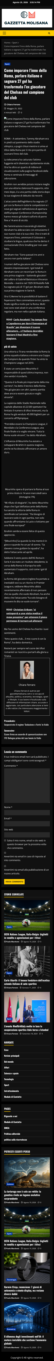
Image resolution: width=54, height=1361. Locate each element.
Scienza (10, 1184)
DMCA (6, 1128)
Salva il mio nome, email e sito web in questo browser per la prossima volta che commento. (26, 844)
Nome (8, 807)
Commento (11, 765)
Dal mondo (9, 1061)
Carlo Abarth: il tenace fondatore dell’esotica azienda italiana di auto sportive (27, 982)
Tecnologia (9, 1079)
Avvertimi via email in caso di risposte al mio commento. (25, 858)
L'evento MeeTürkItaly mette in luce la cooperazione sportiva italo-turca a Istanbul (26, 1027)
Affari (6, 1067)
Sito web (8, 829)
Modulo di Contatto (12, 1096)
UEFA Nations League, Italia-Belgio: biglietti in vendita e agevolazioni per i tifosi (26, 936)
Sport (7, 64)
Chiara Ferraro (13, 104)
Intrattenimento (11, 1091)
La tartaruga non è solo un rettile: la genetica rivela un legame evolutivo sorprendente (22, 1195)
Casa (6, 1050)
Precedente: (26, 722)
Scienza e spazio (11, 1073)
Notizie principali (11, 1055)
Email (8, 818)
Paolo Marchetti (12, 941)
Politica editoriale (12, 1133)
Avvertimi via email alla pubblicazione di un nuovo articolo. (26, 871)
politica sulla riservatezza (15, 1139)
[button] (4, 33)
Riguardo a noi (10, 1116)
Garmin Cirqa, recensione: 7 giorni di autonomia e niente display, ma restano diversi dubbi (24, 1290)
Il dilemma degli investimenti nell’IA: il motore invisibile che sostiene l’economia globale (25, 1340)
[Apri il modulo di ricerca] (49, 33)
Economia (11, 1329)
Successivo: (25, 734)
